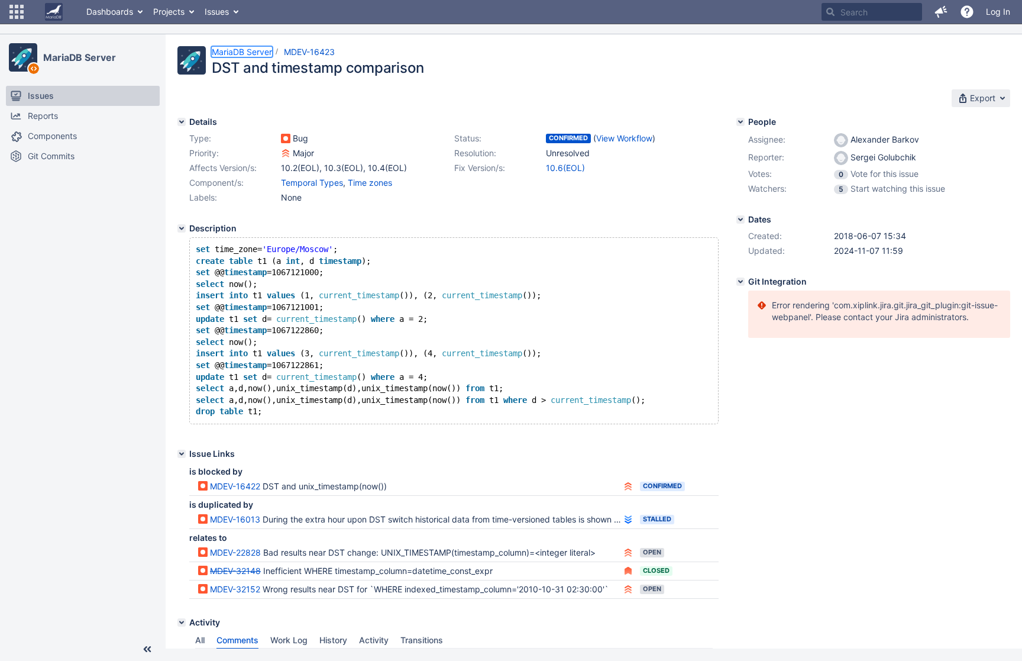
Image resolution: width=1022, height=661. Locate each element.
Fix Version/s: (479, 168)
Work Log (289, 640)
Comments (237, 640)
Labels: (203, 197)
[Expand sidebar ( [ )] (147, 649)
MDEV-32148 (235, 571)
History (333, 640)
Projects (169, 12)
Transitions (421, 640)
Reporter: (766, 157)
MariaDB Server (79, 57)
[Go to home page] (54, 12)
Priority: (204, 153)
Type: (200, 138)
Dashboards (109, 12)
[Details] (181, 122)
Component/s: (216, 183)
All (200, 640)
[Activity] (181, 622)
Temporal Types (312, 183)
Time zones (370, 183)
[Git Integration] (740, 282)
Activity (374, 640)
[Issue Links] (181, 454)
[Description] (181, 228)
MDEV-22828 (235, 552)
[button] (16, 12)
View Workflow (624, 138)
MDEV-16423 (309, 52)
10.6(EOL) (565, 168)
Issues (217, 12)
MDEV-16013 (235, 519)
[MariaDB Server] (23, 57)
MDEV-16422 (235, 486)
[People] (740, 122)
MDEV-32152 (235, 589)
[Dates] (740, 219)
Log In (998, 12)
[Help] (967, 12)
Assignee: (766, 139)
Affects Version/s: (223, 168)
